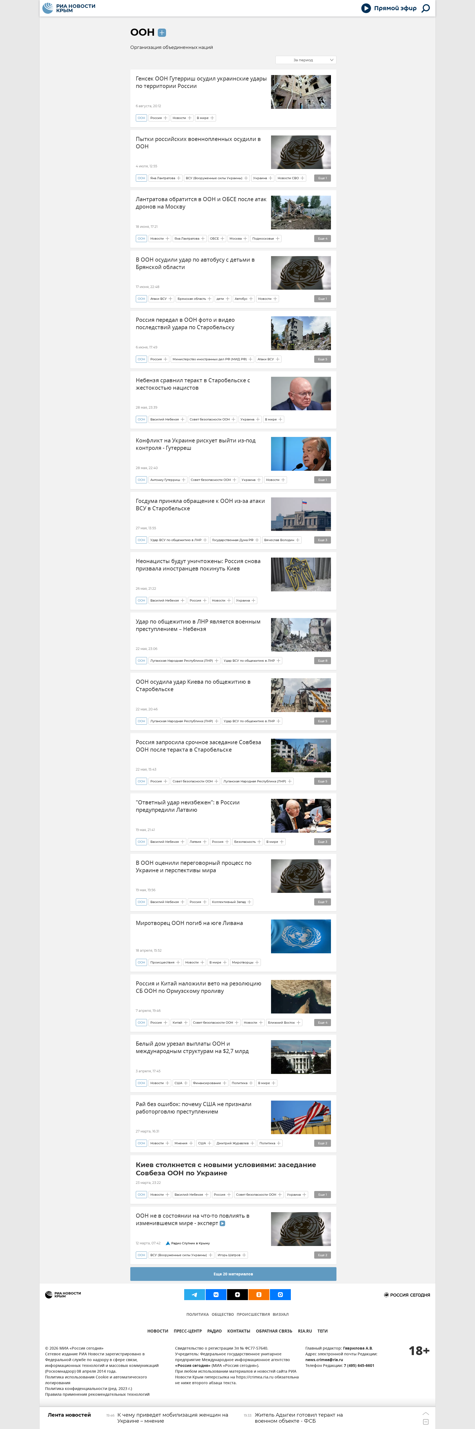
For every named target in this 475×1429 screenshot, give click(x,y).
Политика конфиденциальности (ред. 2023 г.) (88, 1389)
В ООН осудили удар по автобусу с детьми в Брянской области (195, 263)
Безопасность (245, 842)
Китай (177, 1022)
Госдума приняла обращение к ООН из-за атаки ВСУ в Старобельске (200, 504)
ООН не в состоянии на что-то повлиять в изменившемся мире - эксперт (193, 1219)
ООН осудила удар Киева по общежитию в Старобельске (193, 685)
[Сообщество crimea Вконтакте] (216, 1294)
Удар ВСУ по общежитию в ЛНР (175, 540)
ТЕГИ (322, 1332)
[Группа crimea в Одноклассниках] (258, 1294)
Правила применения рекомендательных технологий (97, 1395)
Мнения (181, 1143)
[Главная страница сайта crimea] (69, 8)
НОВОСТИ (157, 1332)
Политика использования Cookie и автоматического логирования (96, 1380)
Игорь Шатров (229, 1255)
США (178, 1083)
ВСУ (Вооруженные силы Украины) (214, 178)
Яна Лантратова (162, 178)
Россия (156, 118)
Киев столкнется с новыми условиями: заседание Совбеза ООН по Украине (226, 1169)
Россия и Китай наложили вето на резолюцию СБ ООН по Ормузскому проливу (198, 987)
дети (220, 299)
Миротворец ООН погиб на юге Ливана (189, 923)
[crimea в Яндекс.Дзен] (237, 1294)
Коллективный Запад (229, 902)
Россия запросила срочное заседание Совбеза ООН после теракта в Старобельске (198, 746)
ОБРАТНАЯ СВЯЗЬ (274, 1332)
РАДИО (214, 1332)
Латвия (195, 842)
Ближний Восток (281, 1022)
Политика (239, 1083)
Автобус (241, 299)
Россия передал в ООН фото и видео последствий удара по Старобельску (185, 323)
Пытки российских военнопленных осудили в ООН (198, 142)
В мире (203, 118)
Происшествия (162, 962)
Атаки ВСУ (158, 299)
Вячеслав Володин (279, 540)
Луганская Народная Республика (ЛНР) (181, 661)
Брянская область (192, 299)
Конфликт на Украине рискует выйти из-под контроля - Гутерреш (196, 444)
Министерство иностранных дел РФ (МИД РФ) (210, 359)
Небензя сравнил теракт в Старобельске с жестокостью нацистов (193, 384)
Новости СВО (288, 178)
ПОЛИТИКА (197, 1315)
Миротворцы (242, 962)
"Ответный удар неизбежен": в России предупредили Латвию (188, 806)
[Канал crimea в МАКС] (280, 1294)
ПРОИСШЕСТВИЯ (253, 1315)
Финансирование (207, 1083)
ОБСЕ (214, 238)
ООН (142, 32)
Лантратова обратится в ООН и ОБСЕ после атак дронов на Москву (201, 203)
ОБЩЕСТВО (223, 1315)
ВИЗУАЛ (281, 1315)
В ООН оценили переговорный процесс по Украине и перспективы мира (194, 866)
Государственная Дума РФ (232, 540)
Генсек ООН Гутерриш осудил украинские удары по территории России (201, 82)
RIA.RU (305, 1332)
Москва (236, 238)
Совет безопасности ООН (210, 419)
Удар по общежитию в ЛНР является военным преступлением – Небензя (198, 625)
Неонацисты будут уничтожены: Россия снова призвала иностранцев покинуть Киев (198, 565)
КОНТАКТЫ (238, 1332)
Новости (179, 118)
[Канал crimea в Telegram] (194, 1294)
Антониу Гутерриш (165, 480)
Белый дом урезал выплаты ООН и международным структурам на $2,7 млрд (192, 1047)
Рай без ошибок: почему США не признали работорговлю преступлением (194, 1108)
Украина (260, 178)
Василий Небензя (164, 419)
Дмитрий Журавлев (233, 1143)
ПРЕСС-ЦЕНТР (188, 1332)
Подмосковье (263, 238)
